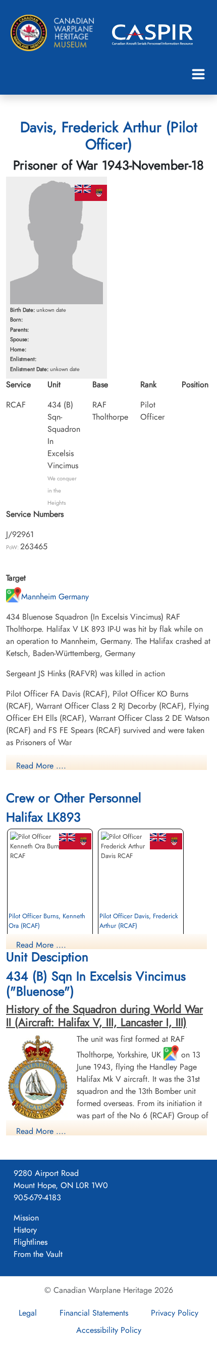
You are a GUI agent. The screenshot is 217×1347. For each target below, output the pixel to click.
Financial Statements (94, 1313)
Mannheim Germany (55, 596)
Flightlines (30, 1242)
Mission (26, 1217)
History (25, 1230)
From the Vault (38, 1254)
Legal (28, 1313)
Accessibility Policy (108, 1330)
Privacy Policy (174, 1313)
